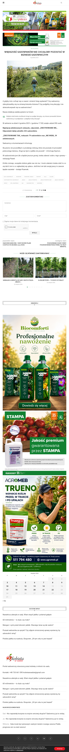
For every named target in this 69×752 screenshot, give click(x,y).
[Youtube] (44, 738)
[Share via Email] (45, 190)
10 (7, 586)
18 (16, 590)
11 (16, 586)
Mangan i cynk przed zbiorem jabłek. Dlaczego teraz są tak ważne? (28, 625)
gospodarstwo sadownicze (11, 180)
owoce (5, 183)
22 (53, 590)
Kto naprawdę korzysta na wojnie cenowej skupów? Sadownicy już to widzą (35, 714)
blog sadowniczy (8, 176)
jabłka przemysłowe (45, 180)
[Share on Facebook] (39, 190)
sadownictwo (30, 183)
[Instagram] (31, 738)
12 (25, 586)
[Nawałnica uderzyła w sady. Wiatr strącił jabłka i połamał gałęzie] (18, 267)
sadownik (39, 183)
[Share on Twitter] (41, 190)
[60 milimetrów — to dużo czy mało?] (50, 267)
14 (44, 586)
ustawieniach (19, 750)
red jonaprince (14, 183)
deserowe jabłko (28, 176)
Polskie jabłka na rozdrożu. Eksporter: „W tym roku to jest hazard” (27, 639)
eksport (38, 176)
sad (22, 183)
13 (34, 586)
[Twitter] (25, 738)
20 (34, 590)
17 (7, 590)
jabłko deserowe (59, 180)
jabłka (23, 180)
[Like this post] (37, 190)
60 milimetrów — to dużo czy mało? (51, 280)
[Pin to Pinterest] (43, 190)
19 (25, 590)
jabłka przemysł (32, 180)
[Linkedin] (37, 738)
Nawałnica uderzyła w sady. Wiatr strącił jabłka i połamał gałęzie (27, 615)
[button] (5, 272)
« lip (4, 601)
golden (51, 176)
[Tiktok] (50, 738)
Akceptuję (59, 748)
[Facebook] (18, 738)
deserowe (18, 176)
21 (44, 590)
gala (45, 176)
